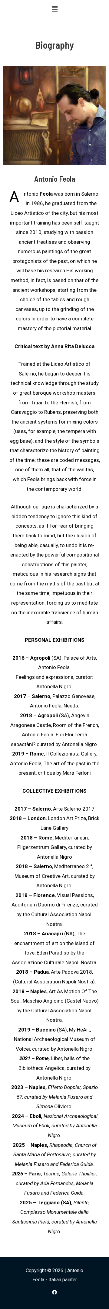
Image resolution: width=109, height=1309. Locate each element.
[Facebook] (54, 1292)
